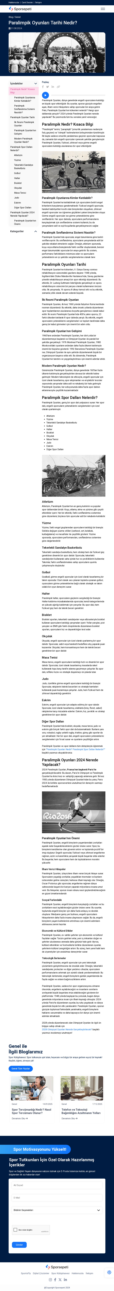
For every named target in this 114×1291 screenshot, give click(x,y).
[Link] (58, 87)
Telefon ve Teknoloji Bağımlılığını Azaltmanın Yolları (31, 1111)
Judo (16, 197)
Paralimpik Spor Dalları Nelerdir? (21, 149)
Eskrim (17, 202)
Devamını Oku (19, 1118)
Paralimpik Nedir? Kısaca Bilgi (22, 91)
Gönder (19, 1245)
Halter (17, 178)
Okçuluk (18, 188)
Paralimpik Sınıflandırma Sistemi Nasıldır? (24, 109)
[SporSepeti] (20, 8)
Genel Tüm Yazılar (21, 1068)
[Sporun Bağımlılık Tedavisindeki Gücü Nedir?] (82, 1088)
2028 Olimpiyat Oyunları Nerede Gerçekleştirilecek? (67, 1029)
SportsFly (26, 1273)
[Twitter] (47, 87)
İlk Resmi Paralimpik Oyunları (24, 124)
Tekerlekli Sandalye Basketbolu (23, 167)
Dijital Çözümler (41, 1273)
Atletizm (18, 155)
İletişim (38, 2)
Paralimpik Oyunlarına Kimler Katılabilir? (24, 99)
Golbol (17, 173)
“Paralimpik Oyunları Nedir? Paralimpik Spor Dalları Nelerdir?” (75, 749)
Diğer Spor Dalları (22, 207)
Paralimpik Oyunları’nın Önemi (25, 222)
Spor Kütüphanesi (60, 1273)
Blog (11, 17)
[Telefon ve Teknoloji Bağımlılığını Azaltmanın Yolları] (32, 1088)
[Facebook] (43, 87)
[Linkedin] (53, 87)
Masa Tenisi (20, 193)
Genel (18, 17)
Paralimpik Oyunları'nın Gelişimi (25, 132)
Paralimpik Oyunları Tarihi (22, 117)
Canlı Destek (27, 2)
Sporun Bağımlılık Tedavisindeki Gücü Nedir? (82, 1111)
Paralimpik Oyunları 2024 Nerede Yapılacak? (22, 214)
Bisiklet (18, 183)
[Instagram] (50, 1279)
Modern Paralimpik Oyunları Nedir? (23, 140)
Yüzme (17, 160)
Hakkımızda (14, 2)
